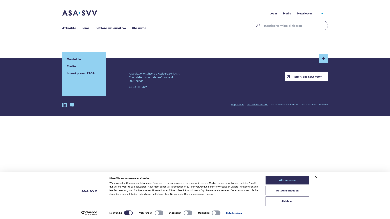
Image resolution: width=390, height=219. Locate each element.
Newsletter (304, 13)
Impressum (237, 104)
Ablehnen (287, 201)
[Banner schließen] (316, 177)
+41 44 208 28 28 (138, 87)
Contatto (74, 59)
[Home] (85, 13)
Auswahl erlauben (287, 190)
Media (287, 13)
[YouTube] (72, 105)
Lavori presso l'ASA (81, 73)
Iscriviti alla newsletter (307, 76)
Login (273, 13)
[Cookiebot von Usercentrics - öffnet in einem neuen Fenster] (89, 213)
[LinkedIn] (64, 105)
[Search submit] (258, 25)
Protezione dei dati (257, 104)
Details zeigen (234, 213)
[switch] (159, 212)
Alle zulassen (287, 180)
